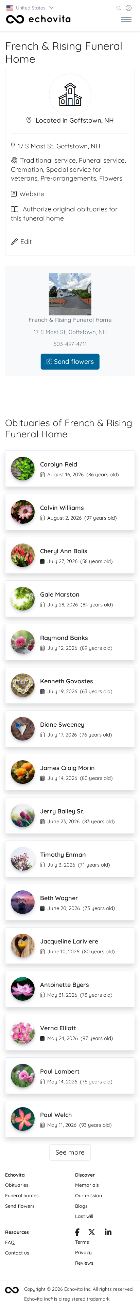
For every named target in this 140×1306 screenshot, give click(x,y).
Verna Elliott (58, 1028)
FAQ (10, 1242)
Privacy (83, 1252)
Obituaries (17, 1185)
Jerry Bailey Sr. (62, 811)
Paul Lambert (60, 1071)
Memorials (87, 1185)
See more (70, 1152)
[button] (30, 8)
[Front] (38, 19)
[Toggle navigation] (126, 19)
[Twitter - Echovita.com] (91, 1233)
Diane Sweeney (62, 724)
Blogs (81, 1206)
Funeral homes (22, 1196)
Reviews (84, 1263)
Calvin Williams (62, 508)
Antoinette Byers (64, 985)
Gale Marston (60, 594)
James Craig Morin (67, 768)
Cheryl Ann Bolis (63, 551)
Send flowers (73, 361)
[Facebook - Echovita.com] (77, 1233)
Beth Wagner (59, 898)
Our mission (88, 1196)
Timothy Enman (63, 854)
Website (31, 194)
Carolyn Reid (58, 464)
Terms (82, 1242)
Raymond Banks (64, 638)
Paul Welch (56, 1115)
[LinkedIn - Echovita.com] (108, 1233)
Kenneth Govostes (66, 681)
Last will (84, 1216)
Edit (26, 241)
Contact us (17, 1253)
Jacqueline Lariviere (69, 941)
